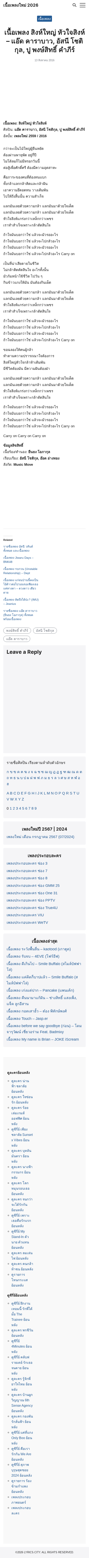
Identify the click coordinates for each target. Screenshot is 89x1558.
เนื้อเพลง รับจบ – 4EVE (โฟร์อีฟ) (33, 956)
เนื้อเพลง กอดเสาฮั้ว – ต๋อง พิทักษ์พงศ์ (37, 1011)
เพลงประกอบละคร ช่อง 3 (27, 863)
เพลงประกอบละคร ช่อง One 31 (32, 893)
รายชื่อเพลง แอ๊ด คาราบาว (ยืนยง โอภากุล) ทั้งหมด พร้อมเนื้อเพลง (20, 615)
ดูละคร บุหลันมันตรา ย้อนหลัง (21, 1156)
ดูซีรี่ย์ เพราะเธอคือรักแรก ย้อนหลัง (21, 1220)
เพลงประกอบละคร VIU (25, 915)
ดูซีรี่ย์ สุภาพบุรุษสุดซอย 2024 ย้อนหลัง (21, 1470)
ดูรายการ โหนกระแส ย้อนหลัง (19, 1280)
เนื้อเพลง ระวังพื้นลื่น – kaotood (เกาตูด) (39, 949)
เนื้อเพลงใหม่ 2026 (20, 5)
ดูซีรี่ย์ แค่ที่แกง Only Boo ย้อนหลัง (22, 1438)
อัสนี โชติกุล (45, 630)
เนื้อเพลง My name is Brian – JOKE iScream (43, 1039)
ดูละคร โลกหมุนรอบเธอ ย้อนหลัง (20, 1188)
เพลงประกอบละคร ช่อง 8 (27, 878)
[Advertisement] (44, 92)
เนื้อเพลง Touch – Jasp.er (27, 1019)
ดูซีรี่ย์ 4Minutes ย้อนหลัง (21, 1346)
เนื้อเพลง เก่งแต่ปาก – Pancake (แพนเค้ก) (40, 990)
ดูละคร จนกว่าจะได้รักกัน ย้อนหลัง (21, 1204)
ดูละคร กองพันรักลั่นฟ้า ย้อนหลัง (22, 1421)
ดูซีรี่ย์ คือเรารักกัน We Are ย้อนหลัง (21, 1454)
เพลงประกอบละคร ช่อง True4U (32, 908)
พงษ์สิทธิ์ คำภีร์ (17, 630)
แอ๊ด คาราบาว (16, 639)
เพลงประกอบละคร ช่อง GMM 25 (33, 885)
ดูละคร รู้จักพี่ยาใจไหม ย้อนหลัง (21, 1384)
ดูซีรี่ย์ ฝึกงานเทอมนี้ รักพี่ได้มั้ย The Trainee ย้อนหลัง (21, 1314)
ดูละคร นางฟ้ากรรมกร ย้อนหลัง (21, 1172)
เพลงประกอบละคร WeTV (27, 922)
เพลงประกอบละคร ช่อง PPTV (31, 900)
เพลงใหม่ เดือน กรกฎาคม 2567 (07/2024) (40, 837)
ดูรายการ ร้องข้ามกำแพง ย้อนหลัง (21, 1486)
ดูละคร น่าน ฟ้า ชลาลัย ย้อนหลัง (20, 1086)
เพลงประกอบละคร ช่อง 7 (27, 871)
